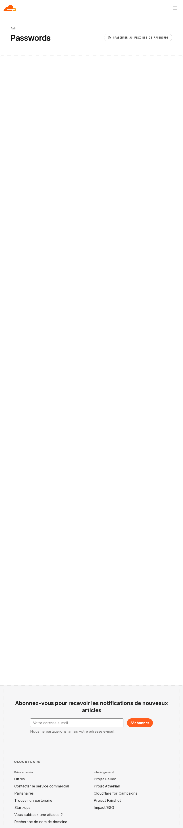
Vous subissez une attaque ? (38, 814)
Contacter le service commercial (41, 786)
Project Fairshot (107, 800)
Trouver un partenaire (33, 800)
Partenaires (24, 793)
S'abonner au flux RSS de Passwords (140, 37)
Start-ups (22, 807)
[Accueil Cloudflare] (10, 8)
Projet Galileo (105, 779)
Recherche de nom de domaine (40, 822)
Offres (19, 779)
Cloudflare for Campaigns (115, 793)
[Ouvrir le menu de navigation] (175, 8)
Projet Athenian (107, 786)
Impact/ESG (104, 807)
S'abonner (140, 723)
